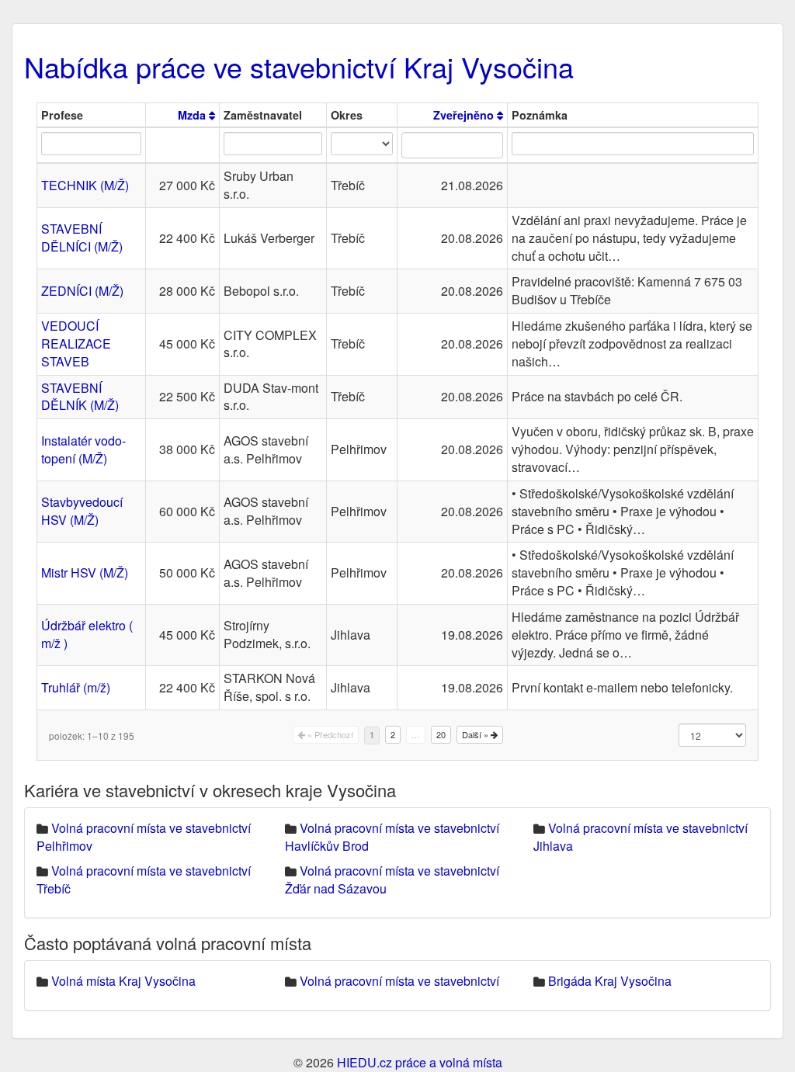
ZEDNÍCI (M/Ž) (82, 291)
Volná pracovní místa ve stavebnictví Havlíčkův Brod (392, 837)
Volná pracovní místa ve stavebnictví (399, 981)
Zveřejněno (465, 115)
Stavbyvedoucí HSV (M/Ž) (82, 511)
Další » (476, 734)
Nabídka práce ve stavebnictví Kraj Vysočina (299, 66)
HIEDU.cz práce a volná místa (419, 1062)
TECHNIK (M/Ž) (85, 185)
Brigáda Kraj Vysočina (610, 981)
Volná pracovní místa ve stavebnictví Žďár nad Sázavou (392, 879)
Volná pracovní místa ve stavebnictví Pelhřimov (143, 837)
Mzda (193, 115)
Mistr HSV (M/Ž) (84, 572)
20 (441, 734)
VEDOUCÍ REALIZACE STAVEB (76, 343)
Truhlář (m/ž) (75, 687)
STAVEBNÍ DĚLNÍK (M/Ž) (80, 397)
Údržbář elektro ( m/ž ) (87, 634)
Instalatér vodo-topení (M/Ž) (83, 449)
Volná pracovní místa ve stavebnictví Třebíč (143, 879)
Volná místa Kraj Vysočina (123, 981)
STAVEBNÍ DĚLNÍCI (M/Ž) (82, 237)
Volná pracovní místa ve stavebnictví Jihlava (640, 837)
